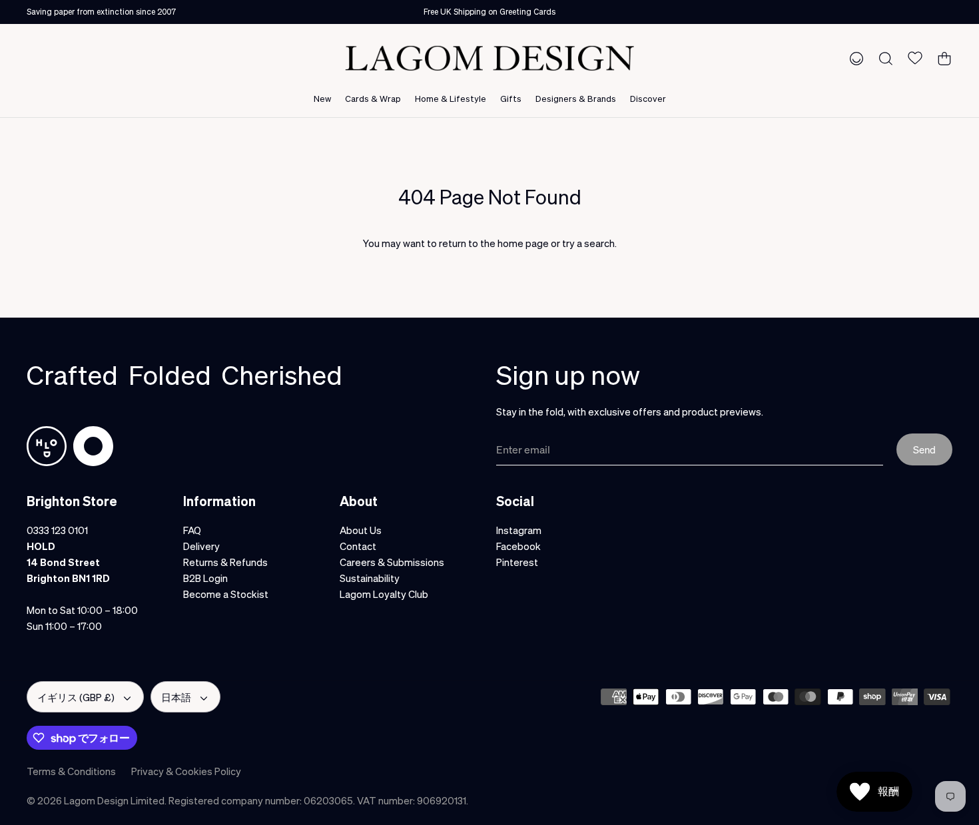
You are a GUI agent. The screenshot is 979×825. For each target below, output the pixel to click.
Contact (358, 546)
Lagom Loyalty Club (384, 594)
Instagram (518, 530)
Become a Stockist (225, 594)
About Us (361, 530)
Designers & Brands (575, 98)
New (322, 98)
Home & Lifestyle (450, 98)
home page (523, 243)
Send (924, 449)
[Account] (853, 58)
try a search (588, 243)
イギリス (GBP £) (76, 697)
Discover (648, 98)
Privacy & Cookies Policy (186, 771)
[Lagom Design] (489, 58)
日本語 (176, 697)
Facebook (518, 546)
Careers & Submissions (392, 562)
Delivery (201, 546)
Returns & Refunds (225, 562)
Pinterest (517, 562)
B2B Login (205, 578)
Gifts (510, 98)
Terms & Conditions (71, 771)
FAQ (192, 530)
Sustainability (370, 578)
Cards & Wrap (373, 98)
